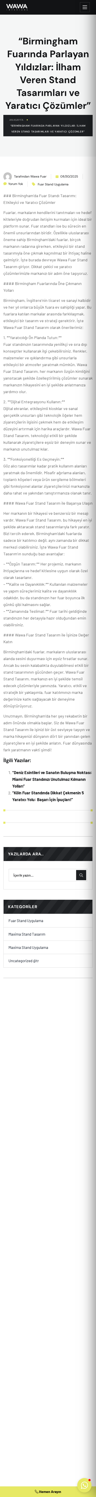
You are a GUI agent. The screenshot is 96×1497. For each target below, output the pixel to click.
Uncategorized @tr (23, 960)
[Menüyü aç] (85, 7)
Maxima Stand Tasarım (26, 934)
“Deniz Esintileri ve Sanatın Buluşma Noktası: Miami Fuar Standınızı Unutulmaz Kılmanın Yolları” (52, 779)
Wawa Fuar (38, 176)
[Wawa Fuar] (16, 7)
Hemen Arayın (49, 1491)
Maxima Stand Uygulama (28, 947)
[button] (84, 1485)
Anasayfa (16, 119)
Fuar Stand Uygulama (53, 184)
